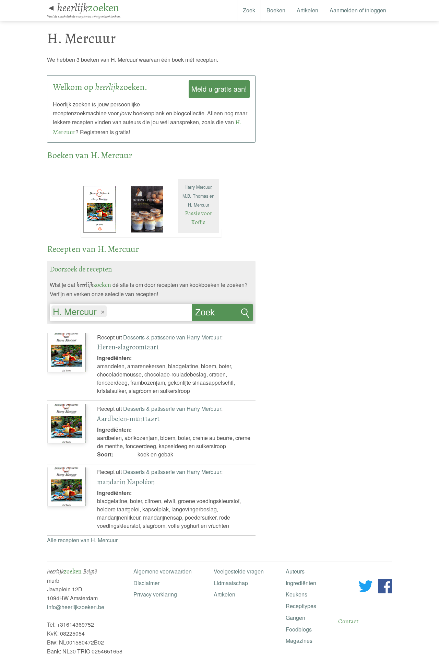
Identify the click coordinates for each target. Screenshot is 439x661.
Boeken (275, 10)
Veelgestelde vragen (239, 571)
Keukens (296, 594)
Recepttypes (301, 606)
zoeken (88, 7)
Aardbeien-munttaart (128, 419)
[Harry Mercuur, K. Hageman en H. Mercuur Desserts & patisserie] (152, 233)
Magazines (299, 641)
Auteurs (295, 571)
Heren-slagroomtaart (128, 347)
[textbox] (111, 312)
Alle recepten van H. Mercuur (82, 540)
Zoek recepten (212, 314)
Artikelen (307, 10)
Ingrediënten (301, 583)
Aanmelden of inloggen (358, 10)
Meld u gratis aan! (219, 89)
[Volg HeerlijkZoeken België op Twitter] (365, 587)
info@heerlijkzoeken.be (75, 607)
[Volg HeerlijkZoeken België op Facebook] (385, 587)
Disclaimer (146, 583)
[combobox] (121, 309)
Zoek (249, 10)
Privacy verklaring (155, 594)
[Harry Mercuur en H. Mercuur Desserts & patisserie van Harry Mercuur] (104, 233)
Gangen (295, 618)
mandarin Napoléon (126, 482)
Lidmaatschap (231, 583)
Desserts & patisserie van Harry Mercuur (172, 337)
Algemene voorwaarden (162, 571)
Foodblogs (299, 629)
